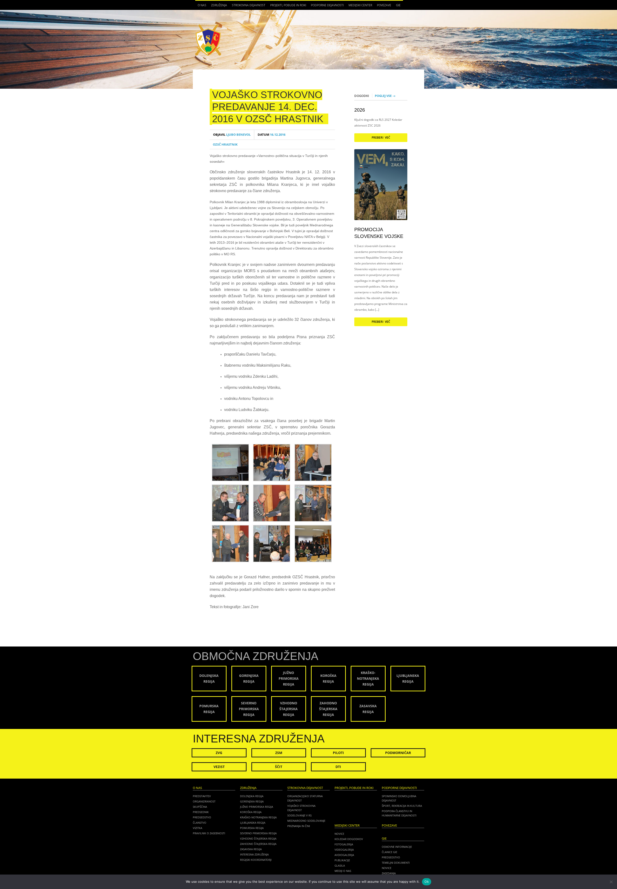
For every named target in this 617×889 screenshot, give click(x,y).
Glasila (340, 865)
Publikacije (342, 860)
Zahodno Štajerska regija (258, 844)
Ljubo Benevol (232, 135)
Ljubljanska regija (252, 822)
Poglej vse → (385, 96)
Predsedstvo (202, 817)
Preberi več (381, 137)
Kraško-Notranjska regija (258, 817)
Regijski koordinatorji (256, 860)
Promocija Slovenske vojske (378, 233)
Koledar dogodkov (349, 839)
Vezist (219, 766)
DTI (338, 766)
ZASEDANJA (389, 873)
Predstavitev (202, 796)
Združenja (218, 6)
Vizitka (197, 828)
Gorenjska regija (252, 801)
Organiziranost (204, 801)
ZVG (219, 752)
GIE (397, 6)
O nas (200, 6)
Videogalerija (344, 849)
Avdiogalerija (344, 855)
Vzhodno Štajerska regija (258, 838)
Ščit (278, 766)
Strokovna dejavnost (247, 6)
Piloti (338, 752)
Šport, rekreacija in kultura (402, 806)
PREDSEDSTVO (391, 857)
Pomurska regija (252, 828)
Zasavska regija (251, 849)
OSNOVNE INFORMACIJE (397, 847)
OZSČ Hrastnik (225, 144)
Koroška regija (251, 812)
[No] (611, 881)
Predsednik (201, 812)
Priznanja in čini (298, 826)
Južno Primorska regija (256, 806)
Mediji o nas (343, 871)
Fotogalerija (344, 844)
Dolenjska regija (251, 796)
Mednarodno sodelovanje (306, 820)
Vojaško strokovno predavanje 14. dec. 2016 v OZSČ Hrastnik (267, 106)
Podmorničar (398, 752)
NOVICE (386, 868)
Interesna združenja (254, 854)
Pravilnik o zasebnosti (209, 833)
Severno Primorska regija (258, 833)
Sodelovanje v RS (299, 815)
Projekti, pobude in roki (288, 5)
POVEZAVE (384, 5)
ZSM (278, 752)
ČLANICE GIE (389, 852)
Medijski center (359, 6)
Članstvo (199, 822)
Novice (339, 833)
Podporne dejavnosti (326, 6)
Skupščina (200, 806)
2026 (359, 110)
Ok (426, 881)
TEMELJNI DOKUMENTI (396, 862)
